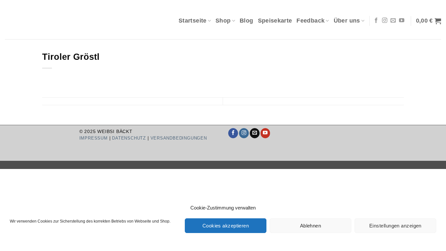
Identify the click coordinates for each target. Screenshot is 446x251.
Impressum (93, 138)
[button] (428, 21)
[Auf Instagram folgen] (384, 21)
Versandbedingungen (179, 138)
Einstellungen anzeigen (395, 225)
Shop (223, 20)
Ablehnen (310, 225)
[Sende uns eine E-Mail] (393, 21)
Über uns (347, 20)
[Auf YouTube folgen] (401, 21)
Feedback (310, 20)
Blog (246, 20)
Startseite (193, 20)
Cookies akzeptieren (225, 225)
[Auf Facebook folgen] (376, 21)
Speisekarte (275, 20)
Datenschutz (129, 138)
